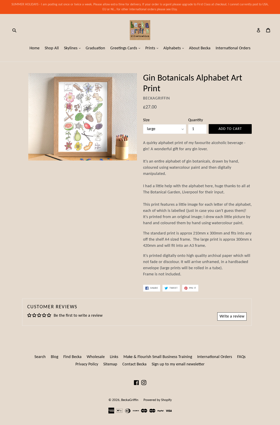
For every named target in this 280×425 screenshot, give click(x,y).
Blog (54, 357)
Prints (152, 48)
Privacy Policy (86, 364)
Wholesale (96, 357)
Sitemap (110, 364)
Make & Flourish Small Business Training (157, 357)
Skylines (73, 48)
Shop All (52, 48)
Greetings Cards (126, 48)
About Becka (200, 48)
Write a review (232, 316)
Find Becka (72, 357)
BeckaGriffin (129, 400)
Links (114, 357)
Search (40, 357)
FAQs (241, 357)
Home (35, 48)
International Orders (233, 48)
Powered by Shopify (157, 400)
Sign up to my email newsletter (178, 364)
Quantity (195, 120)
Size (146, 120)
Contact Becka (134, 364)
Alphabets (174, 48)
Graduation (95, 48)
